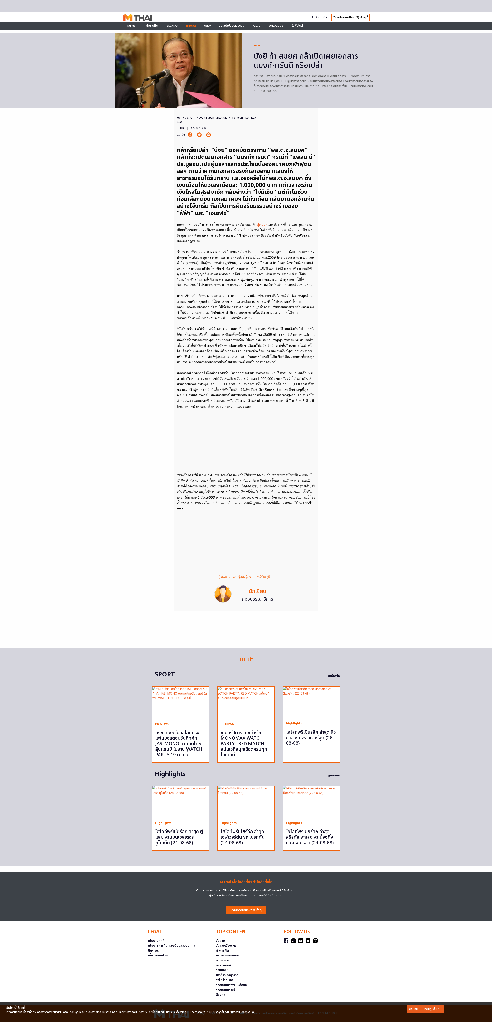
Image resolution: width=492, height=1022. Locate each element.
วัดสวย (256, 25)
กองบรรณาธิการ (257, 599)
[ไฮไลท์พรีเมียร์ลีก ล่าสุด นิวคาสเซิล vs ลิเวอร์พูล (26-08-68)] (311, 702)
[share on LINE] (208, 135)
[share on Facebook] (190, 135)
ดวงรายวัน (223, 960)
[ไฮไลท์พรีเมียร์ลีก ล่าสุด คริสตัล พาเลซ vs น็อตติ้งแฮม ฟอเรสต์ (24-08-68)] (311, 802)
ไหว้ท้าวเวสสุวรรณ (227, 975)
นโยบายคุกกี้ (156, 940)
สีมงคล (220, 994)
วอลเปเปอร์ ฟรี (225, 990)
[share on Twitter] (199, 135)
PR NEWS (162, 724)
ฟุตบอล (262, 224)
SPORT (258, 46)
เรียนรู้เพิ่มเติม (432, 1009)
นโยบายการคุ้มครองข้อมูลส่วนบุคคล (171, 945)
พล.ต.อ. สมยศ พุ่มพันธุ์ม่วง (236, 577)
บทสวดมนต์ (276, 25)
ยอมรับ (413, 1009)
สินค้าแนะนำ (319, 17)
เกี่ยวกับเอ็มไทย (158, 955)
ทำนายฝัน (152, 25)
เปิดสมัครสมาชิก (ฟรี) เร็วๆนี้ (246, 910)
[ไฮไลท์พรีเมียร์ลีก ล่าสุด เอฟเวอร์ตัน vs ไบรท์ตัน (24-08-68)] (246, 802)
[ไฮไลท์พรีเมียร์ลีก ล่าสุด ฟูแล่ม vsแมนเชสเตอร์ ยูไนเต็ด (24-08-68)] (180, 802)
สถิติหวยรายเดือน (227, 955)
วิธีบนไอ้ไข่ (222, 970)
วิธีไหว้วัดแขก (224, 980)
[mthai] (137, 17)
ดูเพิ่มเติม (334, 675)
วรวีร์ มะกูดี (263, 577)
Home (181, 118)
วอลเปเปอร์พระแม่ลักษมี (231, 985)
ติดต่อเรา (154, 950)
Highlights (294, 723)
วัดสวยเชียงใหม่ (226, 945)
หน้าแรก (132, 25)
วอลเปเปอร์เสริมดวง (231, 25)
